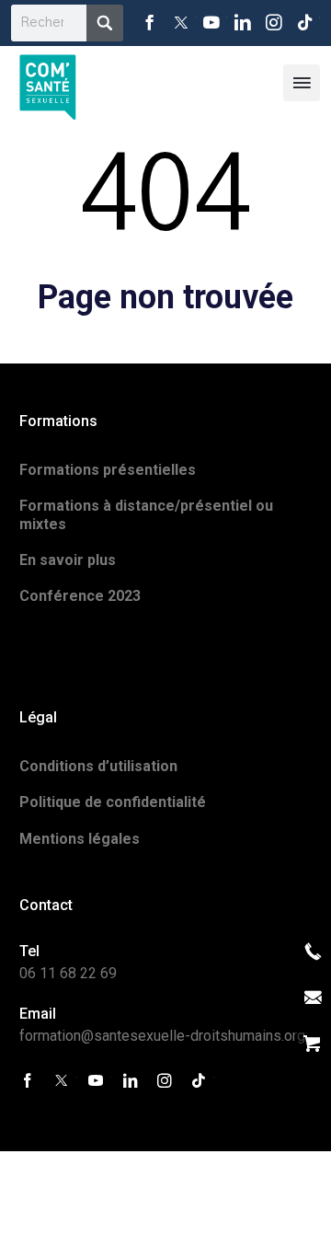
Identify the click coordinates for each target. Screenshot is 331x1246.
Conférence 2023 (80, 596)
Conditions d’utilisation (98, 766)
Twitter (181, 23)
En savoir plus (67, 560)
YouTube (212, 23)
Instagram (274, 23)
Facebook (150, 23)
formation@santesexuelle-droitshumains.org (162, 1035)
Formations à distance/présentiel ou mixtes (146, 514)
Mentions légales (79, 839)
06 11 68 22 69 (68, 973)
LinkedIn (242, 23)
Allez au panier (312, 1043)
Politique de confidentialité (112, 802)
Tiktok (304, 23)
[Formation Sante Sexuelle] (48, 82)
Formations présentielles (107, 470)
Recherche (104, 23)
